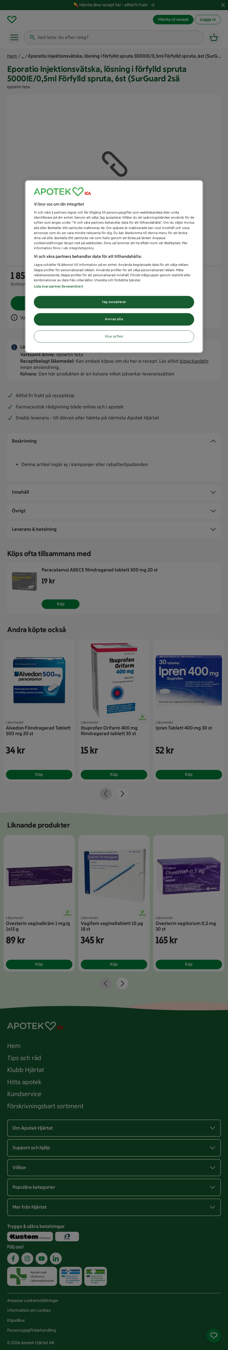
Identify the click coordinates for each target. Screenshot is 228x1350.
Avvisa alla (114, 319)
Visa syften (114, 336)
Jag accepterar (114, 302)
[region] (114, 266)
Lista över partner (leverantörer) (58, 286)
